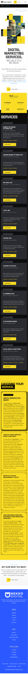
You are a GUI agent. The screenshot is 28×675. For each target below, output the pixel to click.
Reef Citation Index (12, 543)
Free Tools (14, 622)
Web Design (11, 416)
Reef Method (15, 439)
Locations (14, 617)
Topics (14, 620)
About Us (14, 632)
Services (14, 615)
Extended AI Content (11, 666)
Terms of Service (13, 663)
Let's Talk (18, 2)
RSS (20, 666)
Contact (14, 639)
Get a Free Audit (14, 89)
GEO (22, 410)
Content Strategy (17, 420)
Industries (14, 612)
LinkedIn (14, 649)
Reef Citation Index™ (14, 637)
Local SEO (21, 413)
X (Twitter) (14, 654)
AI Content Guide (22, 663)
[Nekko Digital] (6, 2)
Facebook (14, 652)
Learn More (7, 144)
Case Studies (14, 635)
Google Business (14, 657)
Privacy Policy (5, 663)
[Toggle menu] (25, 2)
